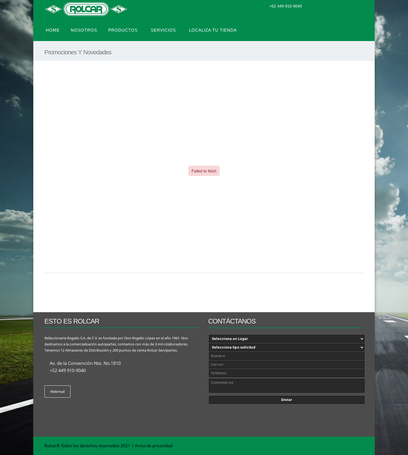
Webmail (57, 391)
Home (53, 30)
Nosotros (84, 30)
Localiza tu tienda (213, 30)
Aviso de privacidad (153, 445)
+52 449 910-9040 (286, 6)
